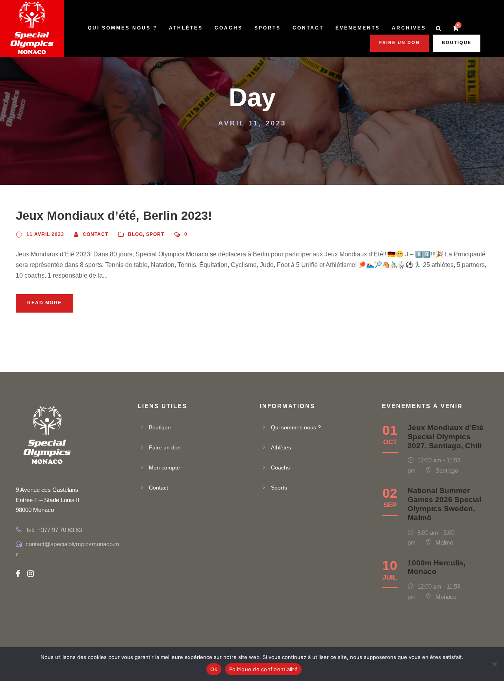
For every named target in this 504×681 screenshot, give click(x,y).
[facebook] (18, 573)
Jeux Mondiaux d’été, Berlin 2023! (114, 216)
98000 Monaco (35, 509)
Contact (308, 28)
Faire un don (165, 447)
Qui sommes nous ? (122, 28)
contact (95, 234)
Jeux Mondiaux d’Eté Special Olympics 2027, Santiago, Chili (446, 436)
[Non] (494, 664)
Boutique (456, 42)
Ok (213, 669)
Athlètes (186, 28)
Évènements (357, 28)
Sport (155, 234)
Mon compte (164, 467)
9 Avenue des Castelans (47, 489)
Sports (267, 28)
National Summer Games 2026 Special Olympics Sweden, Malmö (444, 503)
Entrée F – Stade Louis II (47, 500)
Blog (135, 234)
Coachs (229, 28)
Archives (409, 28)
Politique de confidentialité (263, 669)
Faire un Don (399, 42)
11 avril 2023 (45, 234)
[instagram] (30, 573)
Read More (44, 303)
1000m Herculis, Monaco (436, 567)
